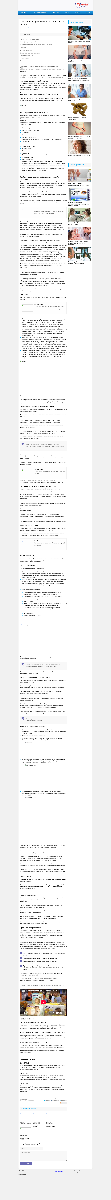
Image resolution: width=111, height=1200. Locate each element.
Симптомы (23, 47)
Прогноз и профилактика (27, 55)
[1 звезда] (20, 1100)
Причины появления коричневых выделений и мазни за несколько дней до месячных (79, 80)
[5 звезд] (25, 1100)
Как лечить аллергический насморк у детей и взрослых (25, 1124)
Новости (77, 12)
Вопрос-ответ (56, 12)
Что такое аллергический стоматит (29, 39)
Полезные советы (25, 61)
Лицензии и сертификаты (40, 12)
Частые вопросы (24, 58)
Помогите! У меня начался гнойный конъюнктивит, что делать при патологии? (78, 243)
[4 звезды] (24, 1100)
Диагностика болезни (26, 50)
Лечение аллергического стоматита (30, 52)
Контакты (88, 12)
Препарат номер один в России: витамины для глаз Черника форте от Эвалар (78, 204)
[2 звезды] (22, 1100)
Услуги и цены (24, 12)
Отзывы (67, 12)
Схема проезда (59, 1170)
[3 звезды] (23, 1100)
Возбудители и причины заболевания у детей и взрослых (36, 44)
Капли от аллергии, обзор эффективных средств (24, 1138)
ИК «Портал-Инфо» (78, 1172)
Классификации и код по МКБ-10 (29, 42)
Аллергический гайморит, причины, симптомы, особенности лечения (38, 1124)
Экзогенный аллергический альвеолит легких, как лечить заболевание (51, 1124)
